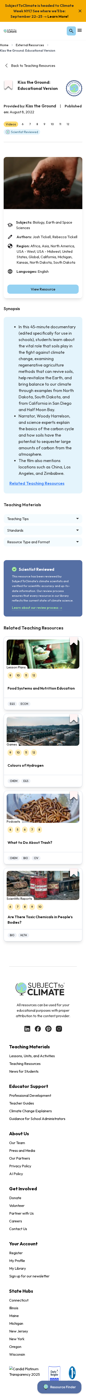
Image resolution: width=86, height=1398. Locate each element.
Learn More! (57, 16)
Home (4, 45)
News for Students (24, 1071)
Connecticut (18, 1300)
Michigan (16, 1323)
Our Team (17, 1142)
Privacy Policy (20, 1166)
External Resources (30, 45)
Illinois (13, 1308)
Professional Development (30, 1095)
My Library (17, 1268)
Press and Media (22, 1150)
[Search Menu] (71, 30)
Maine (14, 1315)
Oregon (15, 1346)
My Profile (17, 1260)
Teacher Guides (21, 1103)
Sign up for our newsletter (29, 1276)
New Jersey (18, 1331)
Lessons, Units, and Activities (32, 1056)
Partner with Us (21, 1213)
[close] (80, 11)
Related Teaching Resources (36, 483)
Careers (15, 1221)
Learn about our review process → (37, 607)
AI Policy (16, 1173)
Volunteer (17, 1205)
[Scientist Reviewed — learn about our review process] (74, 88)
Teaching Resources (25, 1063)
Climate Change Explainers (30, 1111)
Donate (15, 1198)
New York (17, 1339)
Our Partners (19, 1158)
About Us (19, 1133)
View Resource (43, 289)
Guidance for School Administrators (37, 1118)
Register (16, 1253)
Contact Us (18, 1228)
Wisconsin (17, 1354)
